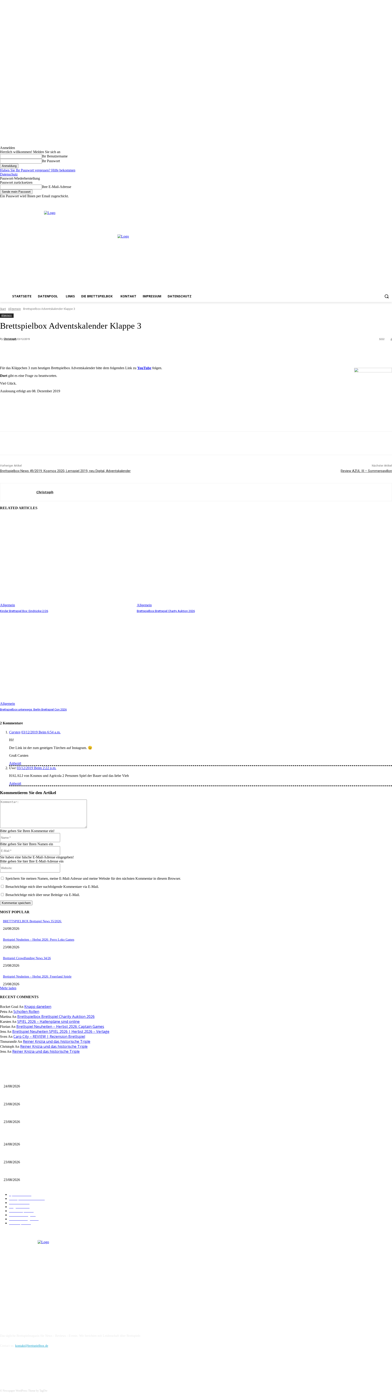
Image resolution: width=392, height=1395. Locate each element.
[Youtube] (389, 201)
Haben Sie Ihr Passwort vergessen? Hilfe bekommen (37, 170)
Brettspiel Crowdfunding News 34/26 (27, 958)
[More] (101, 351)
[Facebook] (370, 201)
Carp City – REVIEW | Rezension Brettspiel (49, 1036)
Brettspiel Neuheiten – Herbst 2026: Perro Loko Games (38, 939)
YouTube (144, 368)
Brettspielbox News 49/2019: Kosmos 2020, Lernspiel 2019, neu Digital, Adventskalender (65, 471)
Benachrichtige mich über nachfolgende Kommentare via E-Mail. (52, 887)
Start (3, 309)
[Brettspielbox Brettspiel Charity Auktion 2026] (203, 561)
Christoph (10, 338)
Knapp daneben (37, 1006)
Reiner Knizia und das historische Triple (56, 1041)
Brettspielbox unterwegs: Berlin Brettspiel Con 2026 (33, 709)
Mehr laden (8, 988)
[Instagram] (377, 201)
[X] (383, 201)
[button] (386, 296)
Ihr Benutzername (55, 156)
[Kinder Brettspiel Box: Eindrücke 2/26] (66, 561)
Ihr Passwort (51, 161)
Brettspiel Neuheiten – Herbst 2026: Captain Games (60, 1026)
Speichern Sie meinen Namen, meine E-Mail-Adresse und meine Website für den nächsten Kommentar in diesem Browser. (93, 878)
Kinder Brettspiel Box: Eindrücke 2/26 (24, 611)
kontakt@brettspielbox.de (31, 1345)
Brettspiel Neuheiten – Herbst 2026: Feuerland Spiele (37, 976)
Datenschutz (9, 174)
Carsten (14, 732)
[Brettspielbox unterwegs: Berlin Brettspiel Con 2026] (66, 659)
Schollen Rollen (26, 1011)
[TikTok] (27, 1366)
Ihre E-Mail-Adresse (56, 187)
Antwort (15, 763)
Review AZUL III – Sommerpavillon (366, 471)
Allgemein (14, 309)
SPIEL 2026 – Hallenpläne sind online (48, 1021)
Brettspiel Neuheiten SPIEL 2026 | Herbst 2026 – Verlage (60, 1031)
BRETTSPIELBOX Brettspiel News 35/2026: (32, 921)
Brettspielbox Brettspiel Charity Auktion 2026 (166, 611)
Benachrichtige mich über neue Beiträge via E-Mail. (42, 895)
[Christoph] (18, 492)
